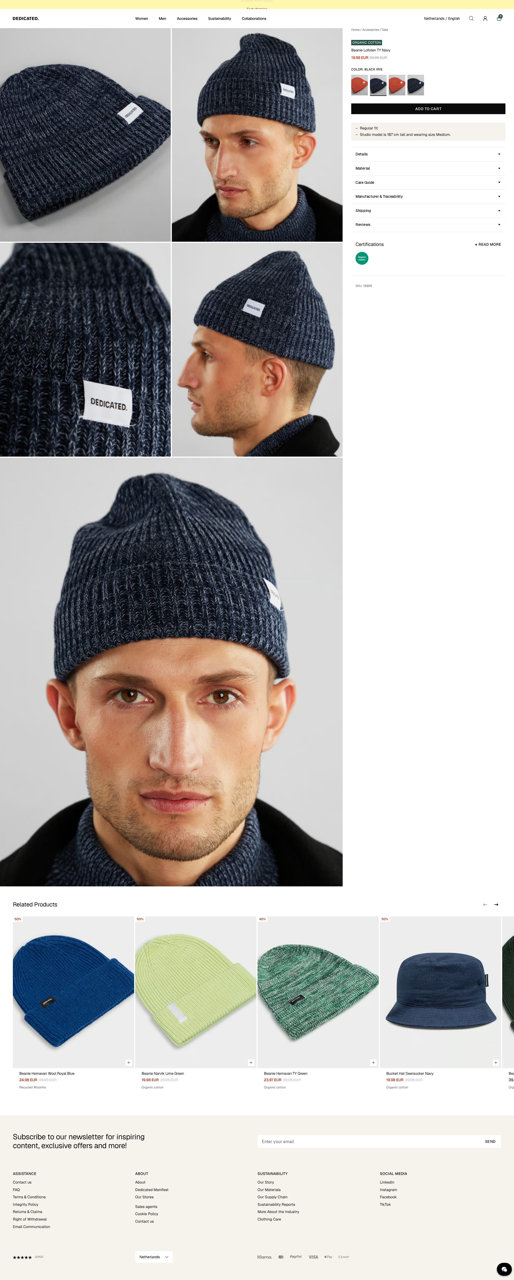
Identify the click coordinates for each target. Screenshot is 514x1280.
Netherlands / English (442, 18)
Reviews (363, 224)
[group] (73, 1003)
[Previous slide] (485, 904)
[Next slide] (495, 904)
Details (362, 154)
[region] (257, 1003)
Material (363, 168)
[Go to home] (73, 18)
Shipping (363, 210)
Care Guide (365, 182)
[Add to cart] (129, 1062)
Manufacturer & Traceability (379, 196)
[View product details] (73, 1079)
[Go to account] (485, 18)
